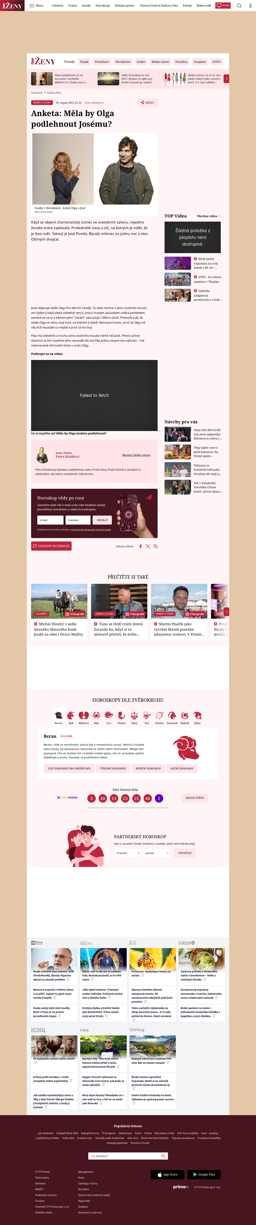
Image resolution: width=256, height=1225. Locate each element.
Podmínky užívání (46, 1195)
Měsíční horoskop (148, 768)
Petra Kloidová (94, 102)
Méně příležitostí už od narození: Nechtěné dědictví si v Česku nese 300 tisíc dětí (71, 80)
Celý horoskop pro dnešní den (69, 768)
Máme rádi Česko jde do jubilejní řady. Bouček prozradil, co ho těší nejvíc (101, 975)
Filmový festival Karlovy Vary (159, 5)
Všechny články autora (136, 455)
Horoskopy (103, 5)
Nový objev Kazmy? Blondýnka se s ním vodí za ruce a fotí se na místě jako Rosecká (103, 1099)
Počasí (148, 1133)
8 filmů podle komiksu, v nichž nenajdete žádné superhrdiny (51, 1079)
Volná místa (42, 1177)
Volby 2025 (68, 1138)
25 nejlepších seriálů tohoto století (54, 1058)
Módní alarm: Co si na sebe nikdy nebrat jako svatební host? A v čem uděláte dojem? (204, 80)
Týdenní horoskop (113, 768)
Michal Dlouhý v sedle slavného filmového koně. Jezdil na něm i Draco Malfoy (58, 628)
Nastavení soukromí (90, 1212)
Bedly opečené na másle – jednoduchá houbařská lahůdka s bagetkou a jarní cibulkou (200, 1012)
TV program (109, 1133)
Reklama (40, 1183)
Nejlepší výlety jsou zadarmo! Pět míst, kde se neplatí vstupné (151, 1060)
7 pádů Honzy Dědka (47, 1138)
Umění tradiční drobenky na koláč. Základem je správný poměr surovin (153, 1097)
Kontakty (83, 1189)
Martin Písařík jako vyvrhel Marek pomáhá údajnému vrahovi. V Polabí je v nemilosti (177, 631)
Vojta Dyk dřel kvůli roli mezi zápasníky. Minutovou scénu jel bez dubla (208, 434)
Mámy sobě (204, 5)
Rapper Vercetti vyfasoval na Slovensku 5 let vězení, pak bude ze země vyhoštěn (103, 1081)
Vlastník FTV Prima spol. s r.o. (52, 1206)
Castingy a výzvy (87, 1183)
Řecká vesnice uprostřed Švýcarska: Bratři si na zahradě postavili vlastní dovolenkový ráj (151, 1081)
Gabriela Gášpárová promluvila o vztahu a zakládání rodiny (208, 297)
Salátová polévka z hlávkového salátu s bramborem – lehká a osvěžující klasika (199, 975)
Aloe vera (132, 1138)
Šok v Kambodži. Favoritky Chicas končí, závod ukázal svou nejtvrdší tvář (207, 487)
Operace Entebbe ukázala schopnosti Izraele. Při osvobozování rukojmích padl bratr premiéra (152, 995)
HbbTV (39, 1189)
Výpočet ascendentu (183, 1138)
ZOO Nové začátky (187, 1133)
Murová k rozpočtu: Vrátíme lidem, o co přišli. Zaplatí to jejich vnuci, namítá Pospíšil (53, 993)
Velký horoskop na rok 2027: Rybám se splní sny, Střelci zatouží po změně (137, 78)
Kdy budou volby (164, 1133)
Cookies (39, 1201)
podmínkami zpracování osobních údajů (91, 529)
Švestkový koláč (140, 1143)
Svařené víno (84, 1138)
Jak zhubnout (46, 1133)
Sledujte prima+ (125, 5)
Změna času (125, 1133)
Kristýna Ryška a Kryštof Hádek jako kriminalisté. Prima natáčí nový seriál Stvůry (100, 1012)
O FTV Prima (42, 1171)
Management (86, 1171)
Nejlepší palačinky (117, 1143)
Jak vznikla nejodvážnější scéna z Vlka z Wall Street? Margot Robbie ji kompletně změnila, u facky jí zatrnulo (53, 1101)
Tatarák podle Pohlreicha (109, 1138)
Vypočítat (185, 853)
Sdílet (149, 103)
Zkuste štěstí (195, 798)
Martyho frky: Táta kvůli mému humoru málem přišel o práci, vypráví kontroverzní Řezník (100, 1062)
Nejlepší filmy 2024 (67, 1133)
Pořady (187, 5)
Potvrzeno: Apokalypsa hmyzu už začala (151, 973)
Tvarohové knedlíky (209, 1138)
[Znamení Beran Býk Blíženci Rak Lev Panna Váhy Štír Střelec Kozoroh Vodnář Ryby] (78, 520)
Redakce (83, 1206)
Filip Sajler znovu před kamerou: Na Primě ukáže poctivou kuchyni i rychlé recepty (206, 452)
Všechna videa (207, 216)
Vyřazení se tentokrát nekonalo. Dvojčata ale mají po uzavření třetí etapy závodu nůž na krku (207, 469)
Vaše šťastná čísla (125, 789)
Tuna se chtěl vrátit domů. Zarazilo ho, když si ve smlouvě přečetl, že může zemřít (119, 631)
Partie (138, 1133)
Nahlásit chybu (43, 1212)
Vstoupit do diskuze (54, 546)
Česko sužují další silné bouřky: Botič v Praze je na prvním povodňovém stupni (51, 1012)
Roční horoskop (182, 768)
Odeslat (102, 520)
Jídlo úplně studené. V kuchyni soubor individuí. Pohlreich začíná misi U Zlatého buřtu (102, 993)
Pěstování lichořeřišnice (155, 1138)
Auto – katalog (209, 1133)
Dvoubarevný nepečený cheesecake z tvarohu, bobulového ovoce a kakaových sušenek (201, 993)
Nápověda (84, 1201)
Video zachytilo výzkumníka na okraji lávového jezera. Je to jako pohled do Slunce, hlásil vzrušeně (151, 1012)
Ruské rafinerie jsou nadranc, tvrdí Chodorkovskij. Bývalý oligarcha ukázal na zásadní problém (53, 975)
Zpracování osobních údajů (94, 1195)
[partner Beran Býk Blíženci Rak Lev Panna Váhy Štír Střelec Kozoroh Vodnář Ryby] (156, 853)
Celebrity (57, 5)
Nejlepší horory (90, 1133)
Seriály (86, 5)
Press (81, 1177)
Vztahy (72, 5)
